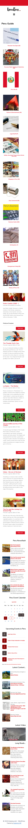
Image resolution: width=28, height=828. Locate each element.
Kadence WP (17, 823)
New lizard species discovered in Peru (15, 545)
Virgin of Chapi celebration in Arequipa (16, 640)
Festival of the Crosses (13, 646)
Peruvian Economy (15, 803)
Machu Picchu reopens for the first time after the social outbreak (17, 571)
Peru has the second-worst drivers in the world (17, 558)
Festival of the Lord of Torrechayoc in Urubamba (16, 659)
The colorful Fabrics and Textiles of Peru (16, 776)
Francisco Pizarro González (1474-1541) (17, 762)
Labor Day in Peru (12, 634)
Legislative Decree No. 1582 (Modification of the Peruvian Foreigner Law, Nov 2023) (18, 708)
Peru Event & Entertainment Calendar (14, 664)
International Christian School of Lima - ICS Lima (17, 684)
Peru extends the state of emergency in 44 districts (17, 585)
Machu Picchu (14, 675)
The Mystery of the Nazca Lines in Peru (17, 748)
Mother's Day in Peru (12, 653)
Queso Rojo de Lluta (15, 716)
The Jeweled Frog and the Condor (17, 790)
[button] (14, 14)
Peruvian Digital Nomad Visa (18, 694)
